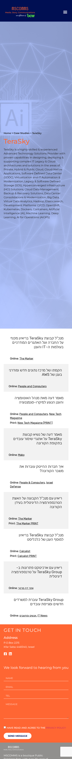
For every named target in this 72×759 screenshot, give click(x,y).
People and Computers (32, 386)
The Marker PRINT (27, 523)
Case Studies (21, 133)
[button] (65, 12)
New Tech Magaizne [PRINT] (35, 422)
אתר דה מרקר (25, 588)
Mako (21, 454)
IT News (42, 615)
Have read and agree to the (36, 727)
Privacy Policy (56, 727)
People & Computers (32, 482)
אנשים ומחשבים (27, 615)
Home (7, 133)
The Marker (26, 358)
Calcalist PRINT (27, 556)
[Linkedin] (10, 654)
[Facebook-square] (5, 654)
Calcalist (24, 551)
